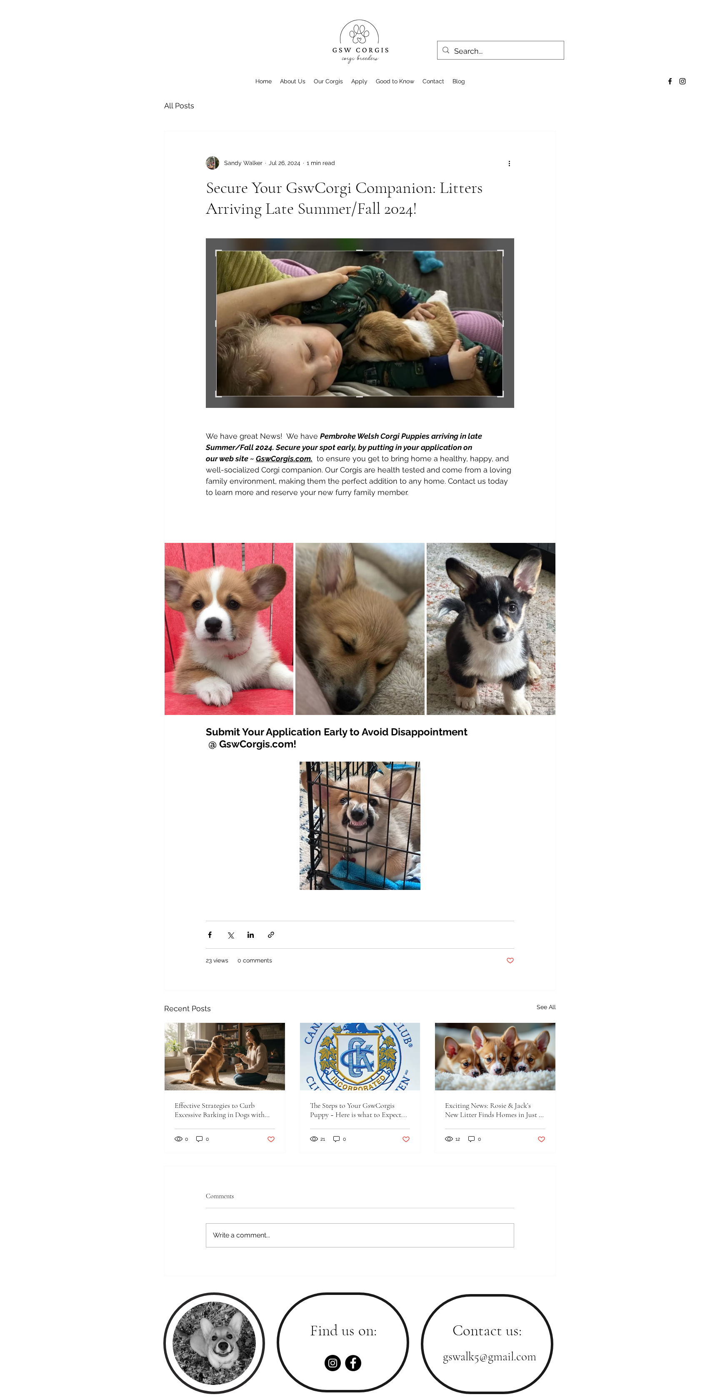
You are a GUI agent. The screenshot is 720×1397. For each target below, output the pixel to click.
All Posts (179, 105)
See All (546, 1007)
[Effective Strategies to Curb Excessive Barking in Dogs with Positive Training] (225, 1056)
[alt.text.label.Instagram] (682, 81)
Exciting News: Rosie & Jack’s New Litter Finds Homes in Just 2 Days (493, 1110)
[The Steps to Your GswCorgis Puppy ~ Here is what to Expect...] (360, 1056)
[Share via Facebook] (210, 935)
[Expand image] (229, 629)
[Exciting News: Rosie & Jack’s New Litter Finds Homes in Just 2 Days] (495, 1056)
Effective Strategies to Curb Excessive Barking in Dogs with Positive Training (220, 1110)
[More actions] (509, 163)
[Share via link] (271, 935)
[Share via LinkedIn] (251, 935)
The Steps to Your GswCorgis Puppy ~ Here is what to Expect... (358, 1110)
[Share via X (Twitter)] (230, 935)
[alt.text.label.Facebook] (670, 81)
